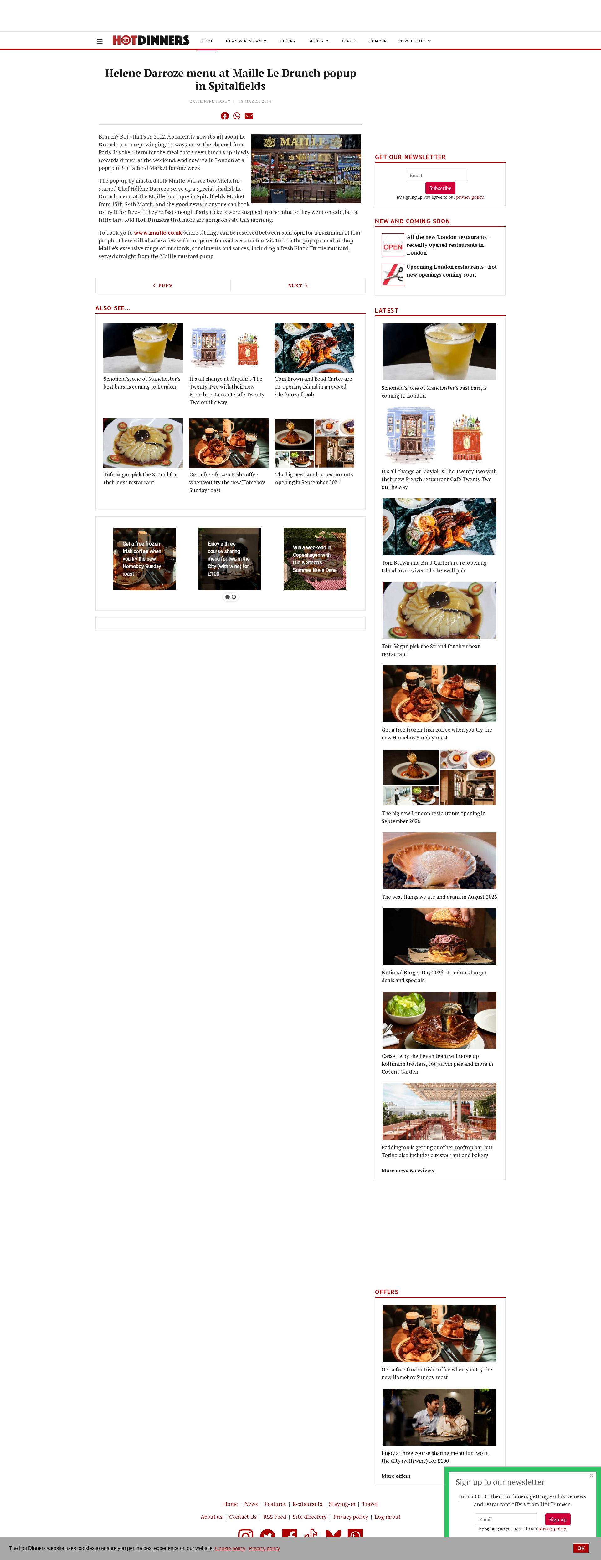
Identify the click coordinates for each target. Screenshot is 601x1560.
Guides (316, 40)
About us (212, 1516)
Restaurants (307, 1503)
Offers (287, 40)
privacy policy (469, 197)
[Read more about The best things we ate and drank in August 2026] (439, 860)
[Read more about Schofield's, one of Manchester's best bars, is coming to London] (143, 347)
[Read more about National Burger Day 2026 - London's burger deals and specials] (439, 936)
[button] (212, 116)
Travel (349, 40)
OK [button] (581, 1548)
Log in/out (388, 1516)
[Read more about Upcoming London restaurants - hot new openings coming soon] (393, 274)
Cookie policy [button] (230, 1548)
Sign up (558, 1519)
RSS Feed (274, 1516)
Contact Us (243, 1516)
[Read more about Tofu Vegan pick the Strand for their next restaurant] (143, 443)
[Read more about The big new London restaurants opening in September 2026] (314, 443)
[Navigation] (100, 41)
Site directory (310, 1516)
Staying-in (342, 1503)
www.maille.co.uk (158, 232)
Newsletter (412, 40)
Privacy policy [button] (264, 1548)
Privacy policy (350, 1516)
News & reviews (244, 40)
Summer (378, 40)
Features (275, 1503)
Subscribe (440, 188)
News (251, 1503)
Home (207, 40)
